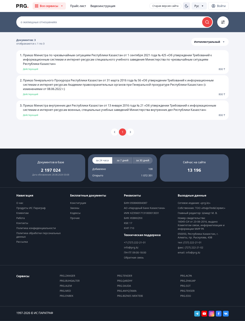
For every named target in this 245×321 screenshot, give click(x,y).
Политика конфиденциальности (36, 228)
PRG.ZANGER (67, 275)
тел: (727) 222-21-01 (190, 242)
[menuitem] (41, 203)
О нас (19, 203)
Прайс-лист (78, 6)
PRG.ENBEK (66, 295)
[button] (210, 42)
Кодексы (75, 213)
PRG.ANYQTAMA (126, 290)
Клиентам (22, 213)
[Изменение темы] (186, 6)
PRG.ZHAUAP (187, 280)
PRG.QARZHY (124, 280)
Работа (20, 218)
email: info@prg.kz (189, 252)
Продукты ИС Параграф (31, 208)
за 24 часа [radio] (102, 160)
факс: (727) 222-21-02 (190, 247)
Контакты (22, 223)
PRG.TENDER (124, 275)
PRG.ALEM (66, 285)
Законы (74, 208)
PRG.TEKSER (187, 290)
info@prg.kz (131, 247)
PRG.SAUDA (124, 285)
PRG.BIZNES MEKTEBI (130, 295)
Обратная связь (134, 257)
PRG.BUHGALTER (70, 280)
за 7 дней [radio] (122, 160)
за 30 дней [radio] (142, 160)
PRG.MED (65, 290)
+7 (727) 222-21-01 (135, 242)
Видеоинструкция (102, 6)
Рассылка (22, 241)
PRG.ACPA (186, 275)
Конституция (78, 203)
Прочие (75, 218)
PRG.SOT (185, 285)
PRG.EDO (185, 295)
